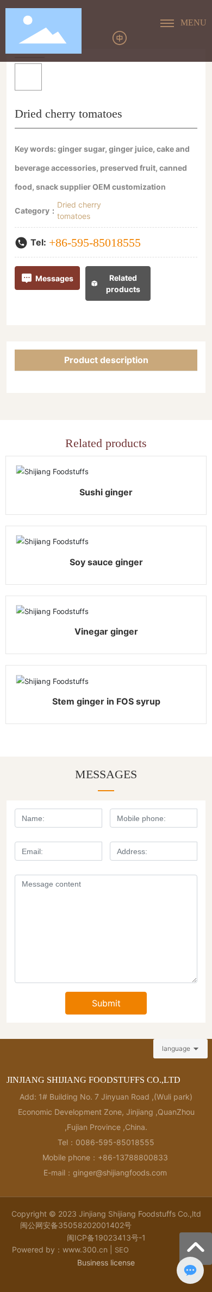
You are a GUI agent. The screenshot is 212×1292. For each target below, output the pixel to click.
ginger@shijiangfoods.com (121, 1172)
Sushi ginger (106, 492)
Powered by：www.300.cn (60, 1249)
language (176, 1048)
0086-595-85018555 (115, 1142)
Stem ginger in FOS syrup (106, 701)
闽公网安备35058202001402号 (76, 1225)
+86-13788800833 (133, 1157)
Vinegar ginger (106, 631)
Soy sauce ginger (106, 562)
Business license (106, 1262)
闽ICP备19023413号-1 (106, 1237)
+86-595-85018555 (95, 242)
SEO (122, 1249)
